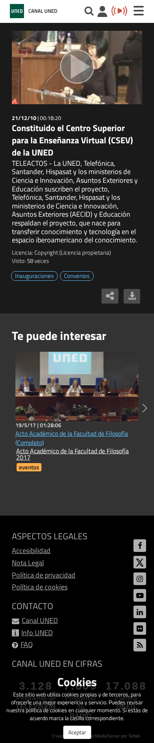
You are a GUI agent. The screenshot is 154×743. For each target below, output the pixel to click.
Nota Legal (28, 562)
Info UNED (37, 632)
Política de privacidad (43, 575)
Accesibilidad (31, 550)
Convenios (77, 275)
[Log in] (102, 12)
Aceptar (77, 732)
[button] (144, 408)
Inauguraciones (34, 275)
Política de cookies (40, 587)
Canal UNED (40, 620)
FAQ (27, 644)
